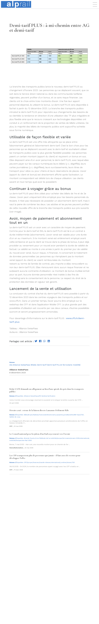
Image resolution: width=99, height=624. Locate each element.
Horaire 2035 (75, 438)
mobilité (76, 365)
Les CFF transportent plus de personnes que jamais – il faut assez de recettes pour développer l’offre (44, 456)
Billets (33, 365)
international (84, 438)
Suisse (12, 362)
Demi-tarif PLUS (54, 365)
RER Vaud (77, 415)
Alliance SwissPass (21, 365)
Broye (30, 415)
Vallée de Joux (14, 417)
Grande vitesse (44, 462)
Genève (47, 415)
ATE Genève (42, 396)
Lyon (64, 415)
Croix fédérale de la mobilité (45, 438)
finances (36, 462)
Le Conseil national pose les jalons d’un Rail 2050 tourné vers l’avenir (39, 434)
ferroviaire (67, 365)
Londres (63, 462)
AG (10, 365)
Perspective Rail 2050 (24, 440)
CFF (25, 462)
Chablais (35, 415)
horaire (52, 415)
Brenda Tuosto (29, 438)
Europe (59, 438)
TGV (82, 415)
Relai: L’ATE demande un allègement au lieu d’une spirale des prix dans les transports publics (46, 390)
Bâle (25, 415)
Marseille (70, 415)
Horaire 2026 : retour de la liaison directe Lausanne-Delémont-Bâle (39, 410)
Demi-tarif (41, 365)
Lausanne (59, 415)
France (41, 415)
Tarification (51, 396)
